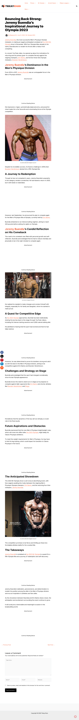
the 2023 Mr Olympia (33, 554)
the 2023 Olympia (13, 318)
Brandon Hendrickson (19, 60)
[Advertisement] (28, 91)
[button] (35, 3)
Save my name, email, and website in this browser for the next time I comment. (28, 685)
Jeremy (14, 64)
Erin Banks (21, 57)
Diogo (27, 386)
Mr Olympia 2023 (30, 35)
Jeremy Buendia (10, 40)
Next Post (51, 644)
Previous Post (6, 644)
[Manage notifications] (75, 716)
